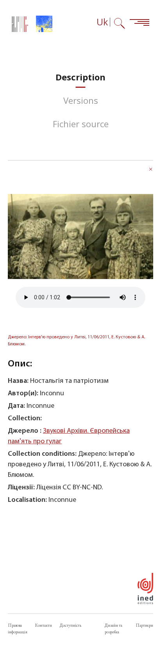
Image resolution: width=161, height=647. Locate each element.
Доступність (70, 625)
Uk (102, 22)
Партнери (144, 625)
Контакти (43, 625)
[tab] (80, 77)
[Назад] (150, 170)
